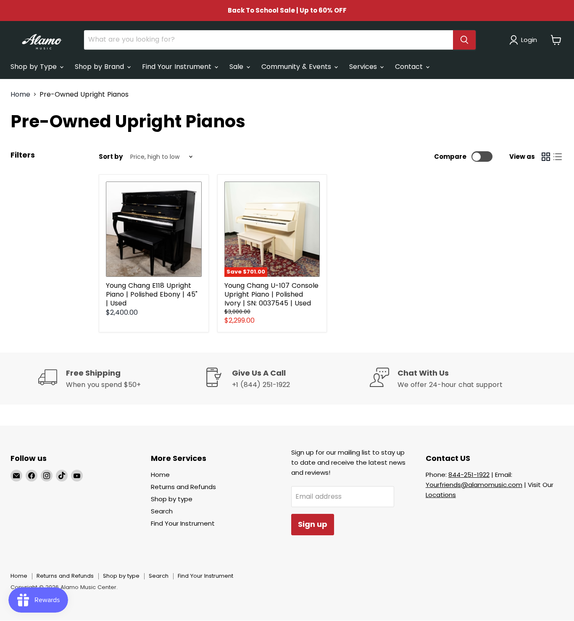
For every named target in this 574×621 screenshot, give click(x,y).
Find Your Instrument (177, 66)
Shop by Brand (100, 66)
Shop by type (171, 499)
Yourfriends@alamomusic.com (474, 484)
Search (162, 511)
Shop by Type (35, 66)
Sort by (111, 156)
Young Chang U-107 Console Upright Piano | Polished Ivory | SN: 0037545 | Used (271, 294)
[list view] (557, 157)
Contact (410, 66)
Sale (237, 66)
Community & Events (297, 66)
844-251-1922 (469, 474)
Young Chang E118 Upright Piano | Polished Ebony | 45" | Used (151, 294)
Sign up (312, 524)
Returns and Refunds (183, 486)
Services (364, 66)
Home (20, 94)
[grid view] (546, 157)
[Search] (464, 40)
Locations (441, 494)
